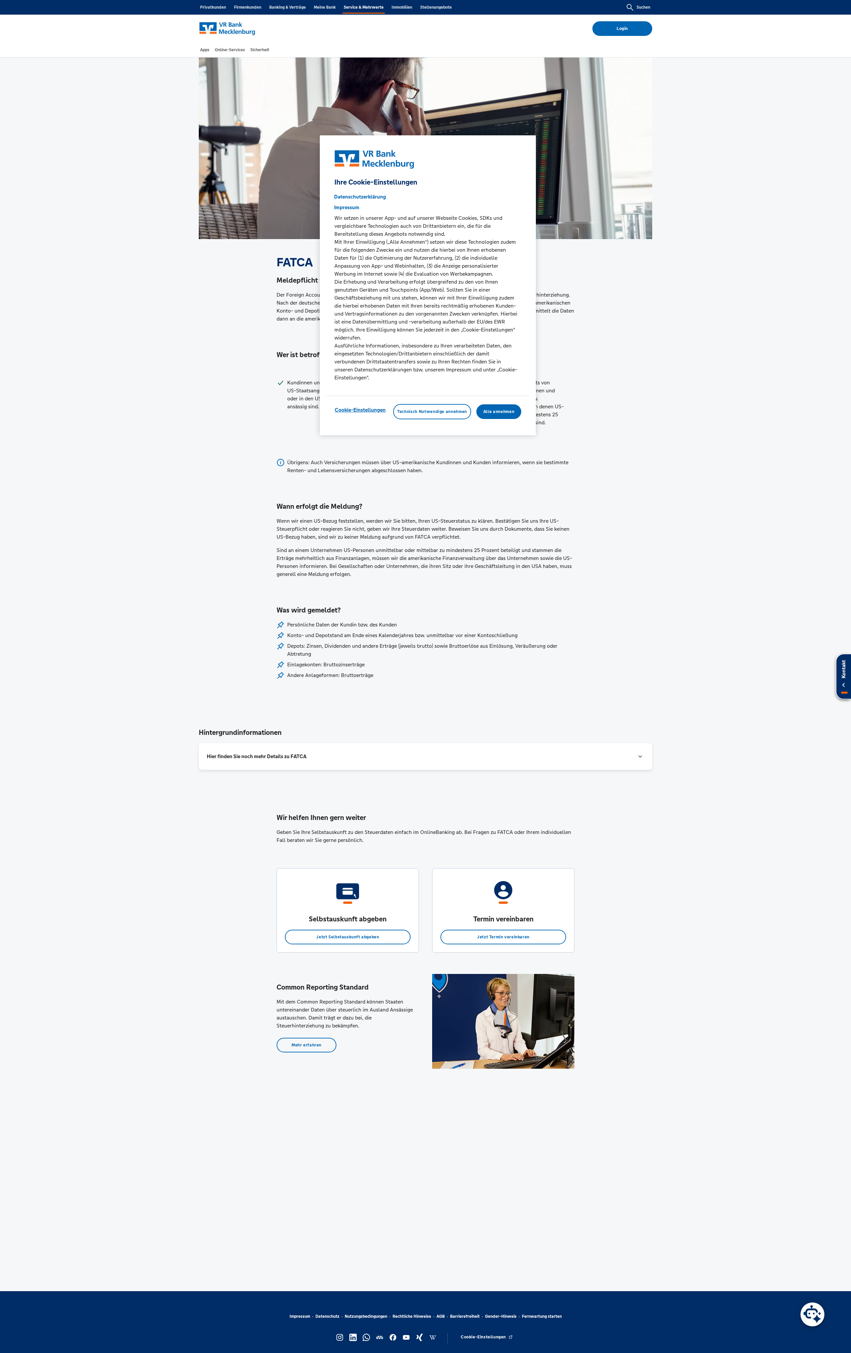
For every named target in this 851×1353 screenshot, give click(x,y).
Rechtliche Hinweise (412, 1316)
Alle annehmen (498, 411)
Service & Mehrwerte (364, 7)
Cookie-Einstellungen (360, 410)
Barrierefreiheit (465, 1316)
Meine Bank (325, 7)
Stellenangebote (436, 7)
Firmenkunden (247, 7)
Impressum (300, 1316)
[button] (425, 756)
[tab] (205, 50)
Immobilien (402, 7)
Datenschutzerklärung (360, 197)
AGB (440, 1316)
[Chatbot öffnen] (812, 1314)
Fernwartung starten (542, 1316)
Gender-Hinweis (501, 1316)
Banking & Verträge (287, 7)
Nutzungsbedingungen (366, 1316)
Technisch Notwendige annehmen (432, 411)
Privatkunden (213, 7)
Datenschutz (327, 1316)
